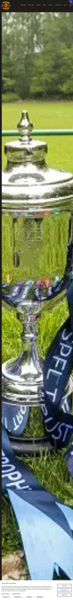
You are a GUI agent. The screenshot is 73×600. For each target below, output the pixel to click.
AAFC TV (50, 5)
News (44, 5)
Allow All (64, 585)
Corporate (58, 5)
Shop (65, 5)
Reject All (64, 594)
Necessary (6, 597)
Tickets (38, 5)
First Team (31, 5)
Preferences (18, 597)
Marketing (39, 597)
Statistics (29, 597)
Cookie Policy (16, 593)
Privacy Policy (5, 593)
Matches (23, 5)
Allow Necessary (64, 590)
